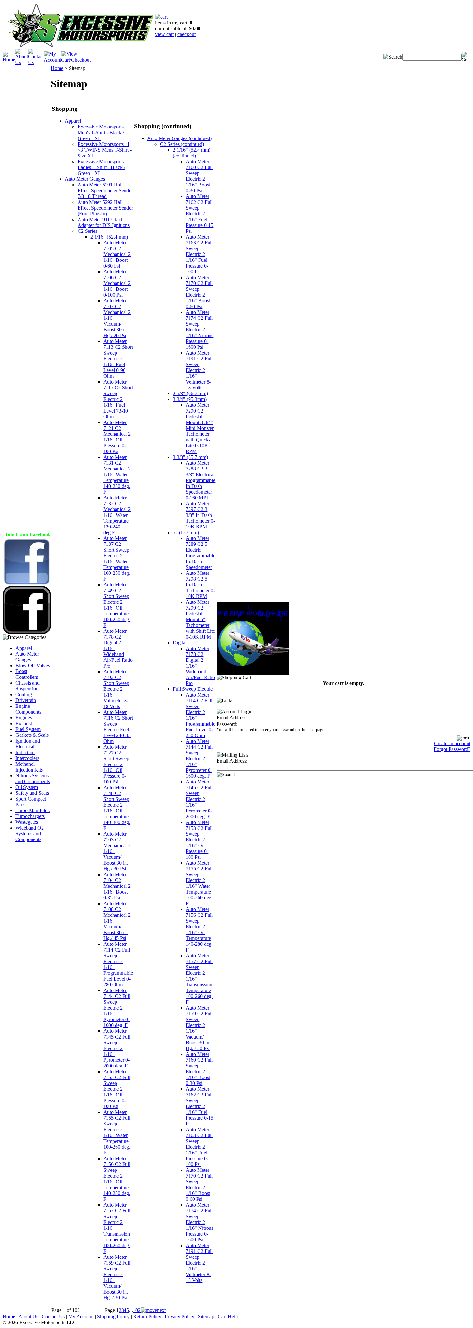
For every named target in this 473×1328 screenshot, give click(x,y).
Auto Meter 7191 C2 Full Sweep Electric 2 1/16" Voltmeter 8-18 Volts (199, 370)
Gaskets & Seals (32, 735)
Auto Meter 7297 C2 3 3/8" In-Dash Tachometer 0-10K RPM (200, 515)
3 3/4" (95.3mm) (190, 399)
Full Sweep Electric (193, 689)
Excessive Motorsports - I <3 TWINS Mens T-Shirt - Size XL (105, 149)
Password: (227, 724)
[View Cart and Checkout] (76, 59)
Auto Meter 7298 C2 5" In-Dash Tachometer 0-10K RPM (200, 584)
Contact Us (53, 1316)
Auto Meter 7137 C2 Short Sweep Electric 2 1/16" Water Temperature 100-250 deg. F (116, 559)
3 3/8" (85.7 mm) (190, 457)
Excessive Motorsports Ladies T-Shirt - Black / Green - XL (101, 167)
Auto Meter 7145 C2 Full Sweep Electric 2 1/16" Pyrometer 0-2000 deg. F (116, 1048)
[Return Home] (79, 47)
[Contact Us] (36, 62)
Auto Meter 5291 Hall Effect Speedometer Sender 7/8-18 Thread (105, 190)
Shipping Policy (113, 1316)
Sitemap (206, 1316)
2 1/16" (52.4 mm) (109, 237)
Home (57, 68)
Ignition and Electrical (27, 743)
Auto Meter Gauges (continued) (179, 138)
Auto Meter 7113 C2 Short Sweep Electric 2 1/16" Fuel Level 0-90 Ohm (118, 358)
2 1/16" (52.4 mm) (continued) (191, 152)
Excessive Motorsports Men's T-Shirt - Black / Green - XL (101, 132)
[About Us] (21, 62)
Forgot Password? (452, 749)
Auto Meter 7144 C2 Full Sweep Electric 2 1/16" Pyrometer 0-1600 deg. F (116, 1008)
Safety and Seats (32, 793)
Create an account (452, 743)
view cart (164, 34)
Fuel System (28, 729)
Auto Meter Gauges (27, 656)
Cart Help (228, 1316)
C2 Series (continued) (182, 144)
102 (137, 1310)
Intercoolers (27, 758)
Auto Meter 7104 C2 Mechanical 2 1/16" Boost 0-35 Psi (117, 886)
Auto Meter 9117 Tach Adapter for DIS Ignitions (104, 222)
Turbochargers (30, 816)
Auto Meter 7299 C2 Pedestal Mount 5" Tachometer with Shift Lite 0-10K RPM (200, 619)
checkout (186, 34)
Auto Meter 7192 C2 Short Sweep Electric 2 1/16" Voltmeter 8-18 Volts (116, 689)
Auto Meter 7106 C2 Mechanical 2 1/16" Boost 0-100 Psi (117, 283)
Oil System (26, 787)
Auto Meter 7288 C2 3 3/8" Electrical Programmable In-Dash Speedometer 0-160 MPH (200, 480)
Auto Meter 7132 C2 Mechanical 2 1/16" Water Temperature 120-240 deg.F (117, 515)
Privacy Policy (179, 1316)
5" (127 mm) (186, 532)
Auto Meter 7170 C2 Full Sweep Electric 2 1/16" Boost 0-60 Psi (199, 292)
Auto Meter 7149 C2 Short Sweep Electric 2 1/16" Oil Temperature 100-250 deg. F (116, 605)
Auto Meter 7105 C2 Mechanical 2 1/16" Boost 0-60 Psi (117, 254)
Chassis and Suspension (27, 685)
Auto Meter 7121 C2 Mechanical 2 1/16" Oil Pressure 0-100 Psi (117, 437)
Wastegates (26, 822)
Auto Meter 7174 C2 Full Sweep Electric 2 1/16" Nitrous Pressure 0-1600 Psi (199, 329)
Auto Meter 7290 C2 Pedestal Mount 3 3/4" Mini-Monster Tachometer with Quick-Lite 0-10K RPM (200, 428)
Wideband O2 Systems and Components (29, 833)
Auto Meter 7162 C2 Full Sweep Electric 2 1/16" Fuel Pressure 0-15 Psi (199, 214)
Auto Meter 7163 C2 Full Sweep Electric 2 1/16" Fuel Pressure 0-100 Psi (199, 254)
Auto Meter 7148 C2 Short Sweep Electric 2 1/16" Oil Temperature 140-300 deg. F (116, 808)
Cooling (23, 694)
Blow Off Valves (32, 665)
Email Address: (232, 717)
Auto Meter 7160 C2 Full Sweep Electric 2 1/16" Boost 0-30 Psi (199, 176)
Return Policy (147, 1316)
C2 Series (87, 231)
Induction (25, 752)
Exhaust (23, 723)
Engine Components (28, 709)
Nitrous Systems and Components (32, 778)
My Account (81, 1316)
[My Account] (52, 59)
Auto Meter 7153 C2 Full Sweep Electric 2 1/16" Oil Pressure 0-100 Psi (116, 1089)
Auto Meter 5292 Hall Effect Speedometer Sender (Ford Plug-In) (105, 207)
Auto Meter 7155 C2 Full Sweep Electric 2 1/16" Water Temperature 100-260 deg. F (116, 1132)
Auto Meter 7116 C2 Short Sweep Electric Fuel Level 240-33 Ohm (118, 726)
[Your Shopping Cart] (161, 17)
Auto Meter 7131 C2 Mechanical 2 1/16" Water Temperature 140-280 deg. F (117, 474)
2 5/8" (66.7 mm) (190, 393)
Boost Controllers (26, 674)
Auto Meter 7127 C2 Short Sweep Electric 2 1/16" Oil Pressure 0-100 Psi (116, 764)
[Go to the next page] (153, 1310)
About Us (28, 1316)
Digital (180, 642)
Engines (23, 717)
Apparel (23, 648)
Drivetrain (25, 700)
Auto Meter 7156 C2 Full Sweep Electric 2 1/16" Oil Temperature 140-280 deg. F (116, 1179)
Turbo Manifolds (32, 810)
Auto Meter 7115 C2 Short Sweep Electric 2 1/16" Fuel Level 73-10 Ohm (118, 399)
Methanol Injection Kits (29, 767)
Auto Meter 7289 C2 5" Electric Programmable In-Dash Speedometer (200, 553)
